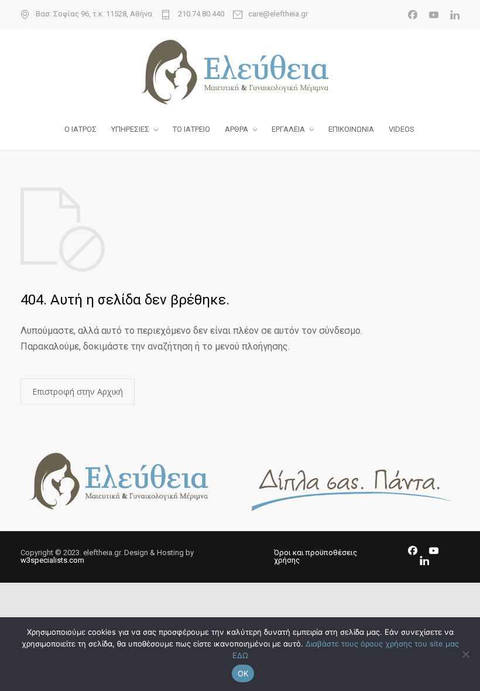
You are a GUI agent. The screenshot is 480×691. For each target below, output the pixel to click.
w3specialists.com (52, 560)
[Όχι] (465, 654)
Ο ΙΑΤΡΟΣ (80, 129)
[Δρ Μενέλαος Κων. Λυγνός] (240, 72)
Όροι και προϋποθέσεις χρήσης (315, 556)
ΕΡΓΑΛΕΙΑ (288, 129)
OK (243, 673)
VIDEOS (401, 129)
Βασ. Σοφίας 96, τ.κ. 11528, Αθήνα (94, 14)
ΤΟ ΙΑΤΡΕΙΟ (191, 129)
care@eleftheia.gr (278, 14)
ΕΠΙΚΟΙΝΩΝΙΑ (351, 129)
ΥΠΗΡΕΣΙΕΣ (130, 129)
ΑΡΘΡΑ (236, 129)
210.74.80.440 (200, 14)
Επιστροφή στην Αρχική (77, 391)
